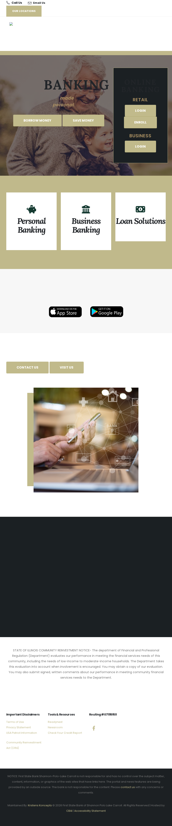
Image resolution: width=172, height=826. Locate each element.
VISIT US (66, 367)
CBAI (69, 811)
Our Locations (24, 11)
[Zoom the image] (65, 306)
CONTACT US (27, 367)
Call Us (17, 3)
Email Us (39, 3)
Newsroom (55, 727)
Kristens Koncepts (40, 805)
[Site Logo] (22, 34)
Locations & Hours (86, 612)
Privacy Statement (18, 727)
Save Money (83, 120)
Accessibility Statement (90, 811)
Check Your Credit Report (65, 733)
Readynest (55, 722)
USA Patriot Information (21, 733)
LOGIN (140, 110)
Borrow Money (37, 120)
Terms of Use (15, 722)
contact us (128, 787)
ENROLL (140, 122)
